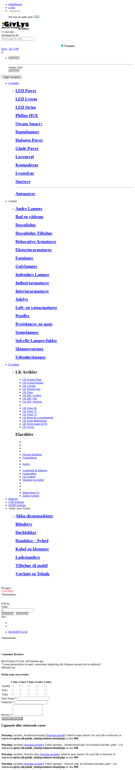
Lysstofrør (24, 173)
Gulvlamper (26, 266)
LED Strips (25, 107)
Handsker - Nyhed (31, 540)
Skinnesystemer (29, 349)
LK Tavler (28, 427)
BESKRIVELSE (18, 631)
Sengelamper (27, 332)
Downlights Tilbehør (34, 233)
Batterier (13, 498)
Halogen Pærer (29, 140)
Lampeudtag (29, 473)
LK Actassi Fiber (31, 379)
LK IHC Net (29, 398)
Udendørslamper (30, 357)
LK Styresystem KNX (34, 423)
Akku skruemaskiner (34, 516)
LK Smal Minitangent (34, 420)
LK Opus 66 (29, 408)
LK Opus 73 (29, 411)
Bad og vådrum (29, 216)
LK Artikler (29, 476)
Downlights (25, 225)
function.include (56, 735)
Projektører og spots (33, 324)
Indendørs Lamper (32, 274)
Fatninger (24, 258)
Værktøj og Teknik (32, 573)
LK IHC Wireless (32, 401)
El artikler (13, 364)
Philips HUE (26, 115)
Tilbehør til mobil (31, 565)
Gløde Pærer (27, 148)
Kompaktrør (26, 165)
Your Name (8, 698)
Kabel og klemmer (32, 549)
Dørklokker (26, 532)
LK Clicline (29, 385)
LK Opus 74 (29, 414)
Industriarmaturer (32, 283)
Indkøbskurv (15, 4)
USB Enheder (16, 502)
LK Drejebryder (31, 389)
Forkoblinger (29, 457)
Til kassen (14, 57)
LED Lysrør (26, 99)
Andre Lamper (29, 208)
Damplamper (27, 132)
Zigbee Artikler (30, 495)
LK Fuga (27, 392)
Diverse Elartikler (32, 454)
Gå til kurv (22, 613)
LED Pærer (26, 90)
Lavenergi (24, 156)
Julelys (21, 299)
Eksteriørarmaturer (33, 249)
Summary (7, 702)
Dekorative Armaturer (35, 241)
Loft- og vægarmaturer (36, 307)
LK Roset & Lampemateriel (37, 417)
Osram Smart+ (29, 123)
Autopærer (25, 193)
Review (6, 714)
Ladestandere (27, 557)
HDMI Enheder (17, 505)
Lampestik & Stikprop (34, 470)
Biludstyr (23, 524)
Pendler (22, 315)
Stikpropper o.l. (31, 492)
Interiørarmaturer (32, 291)
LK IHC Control (31, 395)
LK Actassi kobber (32, 382)
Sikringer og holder (33, 479)
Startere (22, 181)
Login (11, 7)
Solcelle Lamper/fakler (36, 340)
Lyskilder (13, 83)
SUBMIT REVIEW (12, 718)
